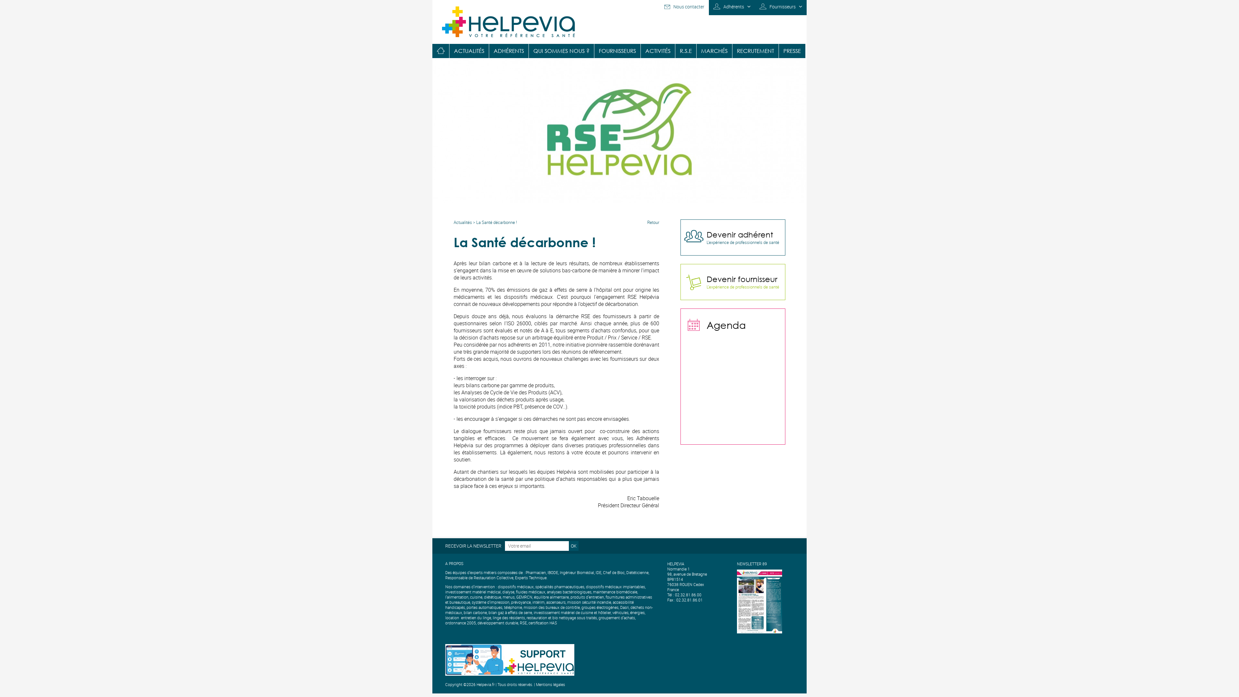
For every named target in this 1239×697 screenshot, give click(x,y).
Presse (792, 50)
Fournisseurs (783, 7)
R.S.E (686, 50)
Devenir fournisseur (742, 279)
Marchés (714, 50)
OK (574, 546)
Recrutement (755, 50)
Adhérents (733, 7)
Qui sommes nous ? (561, 50)
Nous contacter (688, 7)
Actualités (469, 50)
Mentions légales (550, 684)
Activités (657, 50)
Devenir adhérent (740, 234)
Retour (653, 222)
